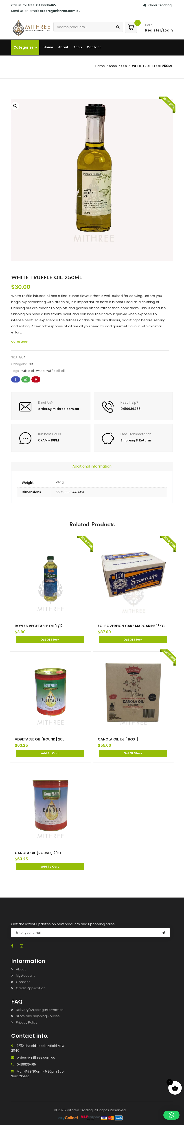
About (63, 47)
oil (63, 371)
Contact (94, 47)
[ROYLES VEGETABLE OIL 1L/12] (50, 578)
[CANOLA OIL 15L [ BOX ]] (133, 692)
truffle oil (27, 371)
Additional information (92, 466)
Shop (77, 47)
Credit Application (30, 988)
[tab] (92, 466)
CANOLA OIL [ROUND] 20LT (38, 852)
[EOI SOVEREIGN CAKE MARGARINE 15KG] (133, 578)
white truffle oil (48, 371)
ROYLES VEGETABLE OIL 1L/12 (39, 625)
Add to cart (50, 753)
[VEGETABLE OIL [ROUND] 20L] (50, 692)
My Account (25, 975)
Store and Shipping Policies (38, 1016)
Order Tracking (159, 5)
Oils (124, 66)
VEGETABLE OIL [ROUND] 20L (39, 739)
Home (48, 47)
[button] (15, 106)
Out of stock (50, 639)
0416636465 (26, 1064)
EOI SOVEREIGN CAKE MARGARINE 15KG (131, 625)
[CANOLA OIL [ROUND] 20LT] (50, 805)
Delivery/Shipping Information (40, 1009)
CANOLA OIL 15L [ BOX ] (118, 739)
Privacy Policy (26, 1022)
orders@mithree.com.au (36, 1057)
